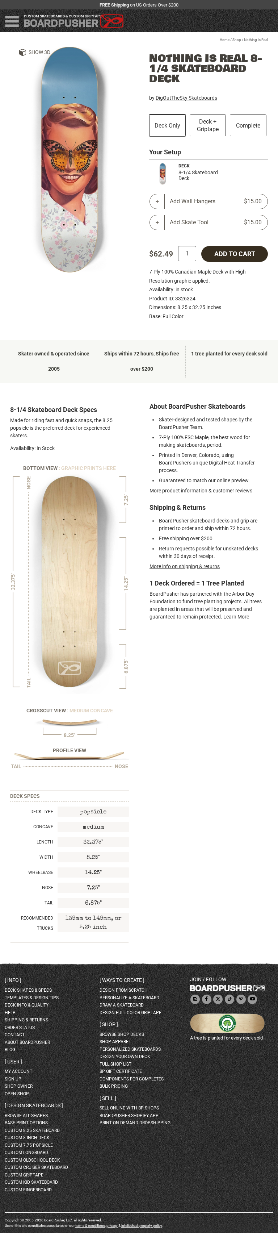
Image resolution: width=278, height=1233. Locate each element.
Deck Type (41, 811)
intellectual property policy (141, 1225)
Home (224, 40)
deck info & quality (27, 1005)
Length (45, 842)
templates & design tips (32, 997)
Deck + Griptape (208, 125)
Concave (43, 826)
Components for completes (132, 1079)
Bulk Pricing (114, 1086)
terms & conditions (90, 1225)
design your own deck (125, 1056)
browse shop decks (122, 1034)
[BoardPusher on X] (218, 999)
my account (18, 1071)
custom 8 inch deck (27, 1137)
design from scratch (124, 990)
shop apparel (115, 1041)
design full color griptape (130, 1012)
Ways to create (122, 980)
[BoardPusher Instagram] (195, 999)
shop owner (19, 1086)
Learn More (236, 617)
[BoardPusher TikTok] (229, 999)
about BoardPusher (27, 1042)
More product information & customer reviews (200, 490)
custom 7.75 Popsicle (29, 1145)
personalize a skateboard (129, 997)
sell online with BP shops (129, 1108)
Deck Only (167, 125)
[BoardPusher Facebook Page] (206, 999)
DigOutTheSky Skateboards (186, 98)
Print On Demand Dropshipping (135, 1122)
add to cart (234, 254)
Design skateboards (33, 1105)
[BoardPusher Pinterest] (241, 999)
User (13, 1062)
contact (15, 1034)
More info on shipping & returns (184, 566)
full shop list (115, 1064)
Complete (248, 125)
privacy (112, 1225)
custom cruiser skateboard (36, 1167)
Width (46, 857)
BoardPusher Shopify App (129, 1115)
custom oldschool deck (32, 1160)
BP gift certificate (121, 1071)
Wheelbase (40, 872)
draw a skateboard (122, 1005)
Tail (49, 902)
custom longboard (26, 1152)
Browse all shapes (26, 1115)
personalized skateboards (130, 1049)
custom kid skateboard (31, 1182)
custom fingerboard (28, 1189)
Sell (108, 1098)
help (10, 1012)
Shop (236, 40)
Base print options (26, 1122)
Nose (47, 887)
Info (13, 980)
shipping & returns (26, 1019)
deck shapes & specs (28, 990)
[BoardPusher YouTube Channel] (252, 999)
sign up (13, 1079)
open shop (17, 1093)
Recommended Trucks (37, 923)
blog (10, 1049)
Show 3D (39, 52)
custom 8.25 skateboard (32, 1130)
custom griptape (24, 1175)
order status (20, 1027)
